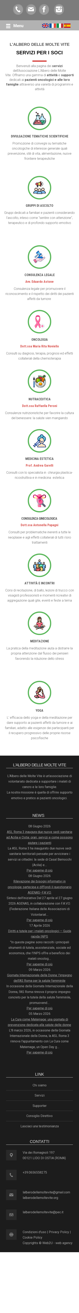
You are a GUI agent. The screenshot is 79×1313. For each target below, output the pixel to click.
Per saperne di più (39, 870)
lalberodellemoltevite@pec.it (43, 1212)
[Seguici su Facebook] (44, 9)
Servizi (40, 1095)
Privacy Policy (59, 1232)
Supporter (40, 1106)
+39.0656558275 (35, 1172)
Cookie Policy (32, 1237)
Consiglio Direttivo (39, 1116)
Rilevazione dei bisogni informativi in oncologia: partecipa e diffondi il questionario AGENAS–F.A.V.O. (40, 886)
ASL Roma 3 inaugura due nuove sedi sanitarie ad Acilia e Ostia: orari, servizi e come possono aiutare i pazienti (39, 837)
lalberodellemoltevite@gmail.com (46, 1192)
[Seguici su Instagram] (59, 9)
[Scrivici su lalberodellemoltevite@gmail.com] (31, 9)
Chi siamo (40, 1085)
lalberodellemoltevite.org (40, 1198)
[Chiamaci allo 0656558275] (18, 9)
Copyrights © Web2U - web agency (48, 1243)
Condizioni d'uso (34, 1232)
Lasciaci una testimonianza (39, 1126)
